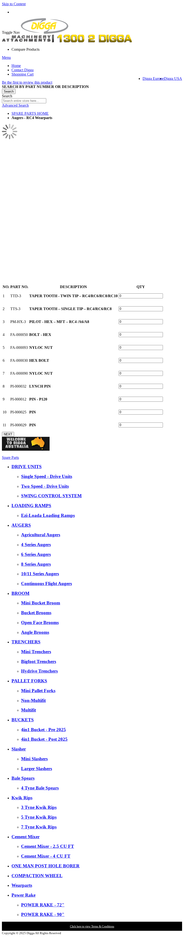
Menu (6, 57)
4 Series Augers (36, 544)
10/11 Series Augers (40, 573)
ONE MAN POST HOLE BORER (46, 865)
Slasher (19, 748)
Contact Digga (23, 70)
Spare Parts (10, 457)
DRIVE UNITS (27, 466)
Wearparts (22, 885)
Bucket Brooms (36, 612)
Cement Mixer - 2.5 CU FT (47, 846)
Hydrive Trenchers (39, 671)
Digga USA (173, 79)
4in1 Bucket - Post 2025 (44, 739)
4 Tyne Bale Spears (40, 787)
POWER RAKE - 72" (42, 904)
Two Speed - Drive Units (45, 486)
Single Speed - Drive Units (46, 476)
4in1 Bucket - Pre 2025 (43, 729)
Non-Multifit (33, 700)
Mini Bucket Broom (40, 602)
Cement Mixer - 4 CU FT (45, 856)
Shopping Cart (23, 74)
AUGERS (21, 525)
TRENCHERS (26, 641)
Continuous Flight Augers (46, 583)
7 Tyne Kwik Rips (39, 826)
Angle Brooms (35, 632)
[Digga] (44, 32)
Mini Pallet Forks (38, 690)
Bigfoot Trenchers (38, 661)
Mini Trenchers (36, 651)
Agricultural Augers (40, 534)
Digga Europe (153, 79)
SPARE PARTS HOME (30, 113)
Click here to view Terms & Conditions (92, 926)
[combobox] (24, 100)
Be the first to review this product (27, 82)
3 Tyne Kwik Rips (39, 807)
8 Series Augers (36, 564)
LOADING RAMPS (31, 505)
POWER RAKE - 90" (42, 914)
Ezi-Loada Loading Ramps (48, 515)
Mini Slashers (34, 758)
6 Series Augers (36, 554)
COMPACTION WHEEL (37, 875)
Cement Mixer (26, 836)
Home (16, 66)
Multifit (28, 709)
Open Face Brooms (40, 622)
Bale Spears (23, 778)
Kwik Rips (22, 797)
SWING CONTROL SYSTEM (51, 495)
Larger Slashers (36, 768)
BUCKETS (23, 719)
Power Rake (23, 895)
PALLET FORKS (29, 680)
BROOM (20, 593)
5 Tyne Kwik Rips (39, 817)
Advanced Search (15, 105)
